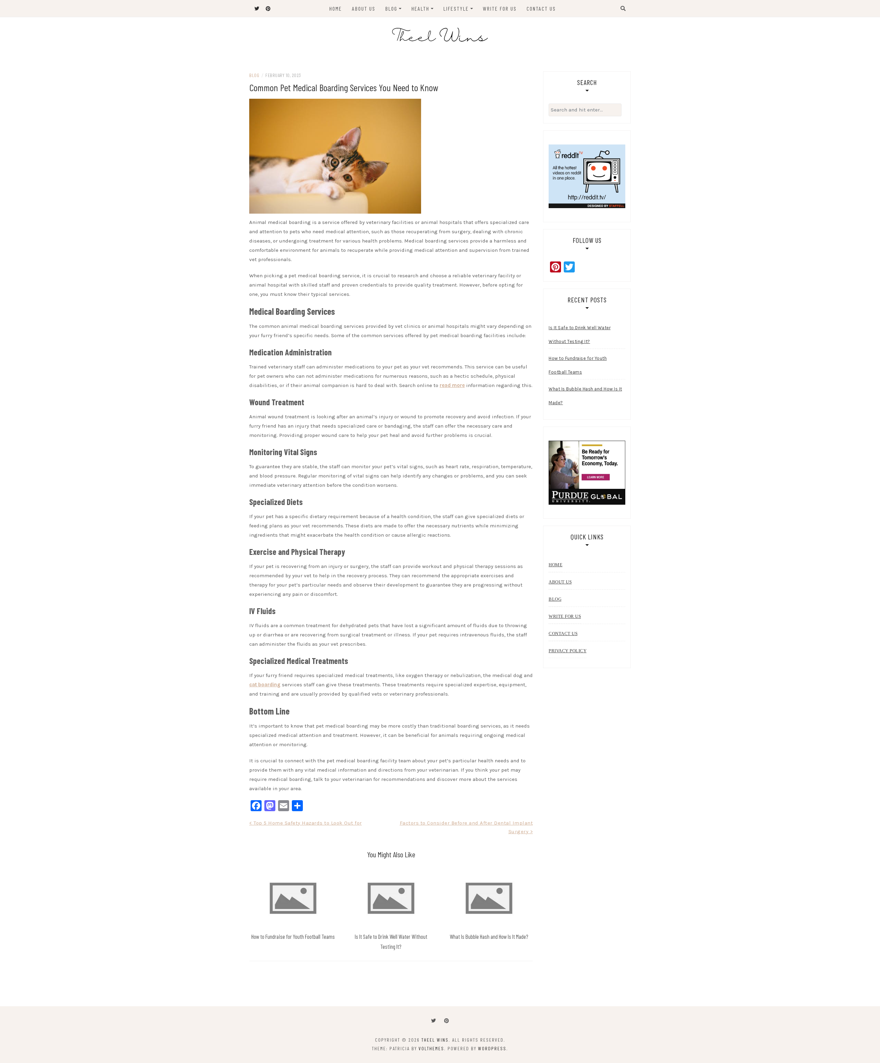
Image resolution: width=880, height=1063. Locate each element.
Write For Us (500, 8)
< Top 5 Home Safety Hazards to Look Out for (305, 823)
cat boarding (264, 684)
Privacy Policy (567, 650)
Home (335, 8)
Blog (391, 8)
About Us (363, 8)
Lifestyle (456, 8)
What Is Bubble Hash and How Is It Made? (489, 936)
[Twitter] (433, 1021)
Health (420, 8)
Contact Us (541, 8)
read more (452, 385)
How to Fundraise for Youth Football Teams (293, 936)
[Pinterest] (446, 1021)
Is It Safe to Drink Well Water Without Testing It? (579, 334)
